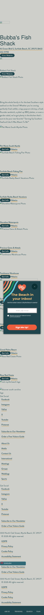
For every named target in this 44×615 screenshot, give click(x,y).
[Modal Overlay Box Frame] (22, 307)
